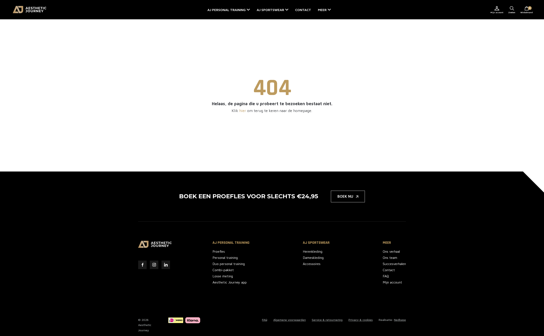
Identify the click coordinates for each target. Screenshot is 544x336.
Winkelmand (526, 10)
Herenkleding (312, 251)
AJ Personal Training (230, 243)
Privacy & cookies (360, 320)
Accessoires (311, 264)
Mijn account (496, 12)
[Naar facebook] (142, 265)
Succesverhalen (394, 264)
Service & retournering (327, 320)
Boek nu (345, 196)
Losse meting (222, 276)
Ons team (390, 257)
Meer (322, 10)
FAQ (386, 276)
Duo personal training (228, 264)
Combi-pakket (223, 270)
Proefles (218, 251)
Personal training (225, 257)
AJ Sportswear (270, 10)
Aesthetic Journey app (229, 282)
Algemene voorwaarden (289, 320)
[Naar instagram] (154, 265)
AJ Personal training (226, 10)
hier (242, 110)
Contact (303, 10)
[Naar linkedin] (166, 265)
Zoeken (511, 12)
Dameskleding (313, 257)
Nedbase (400, 320)
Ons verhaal (391, 251)
